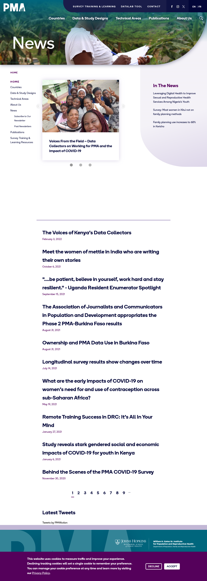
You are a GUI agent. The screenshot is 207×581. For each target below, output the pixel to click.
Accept (172, 566)
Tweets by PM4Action (54, 523)
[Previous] (37, 106)
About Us (184, 18)
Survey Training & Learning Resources (21, 140)
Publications (159, 18)
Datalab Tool (131, 7)
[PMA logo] (15, 7)
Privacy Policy (41, 573)
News (13, 110)
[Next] (123, 106)
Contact (154, 7)
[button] (194, 7)
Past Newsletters (22, 126)
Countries (57, 18)
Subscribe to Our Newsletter (22, 118)
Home (14, 73)
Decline (153, 566)
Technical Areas (128, 18)
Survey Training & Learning (94, 7)
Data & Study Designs (90, 18)
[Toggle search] (201, 18)
